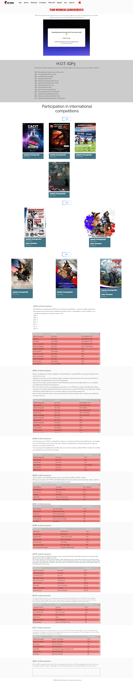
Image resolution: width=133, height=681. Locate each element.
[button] (79, 2)
